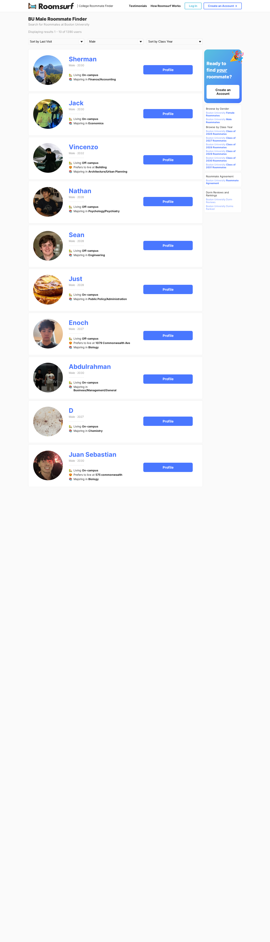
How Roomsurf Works (166, 6)
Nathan (80, 191)
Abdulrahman (90, 366)
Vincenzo (83, 147)
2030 (80, 65)
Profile (168, 70)
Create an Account (223, 92)
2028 (80, 197)
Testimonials (138, 6)
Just (75, 279)
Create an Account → (222, 6)
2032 (80, 153)
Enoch (78, 323)
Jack (76, 103)
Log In (193, 6)
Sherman (83, 59)
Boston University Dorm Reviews (219, 201)
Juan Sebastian (92, 454)
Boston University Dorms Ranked (219, 207)
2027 (80, 328)
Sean (76, 235)
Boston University (220, 114)
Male (72, 65)
